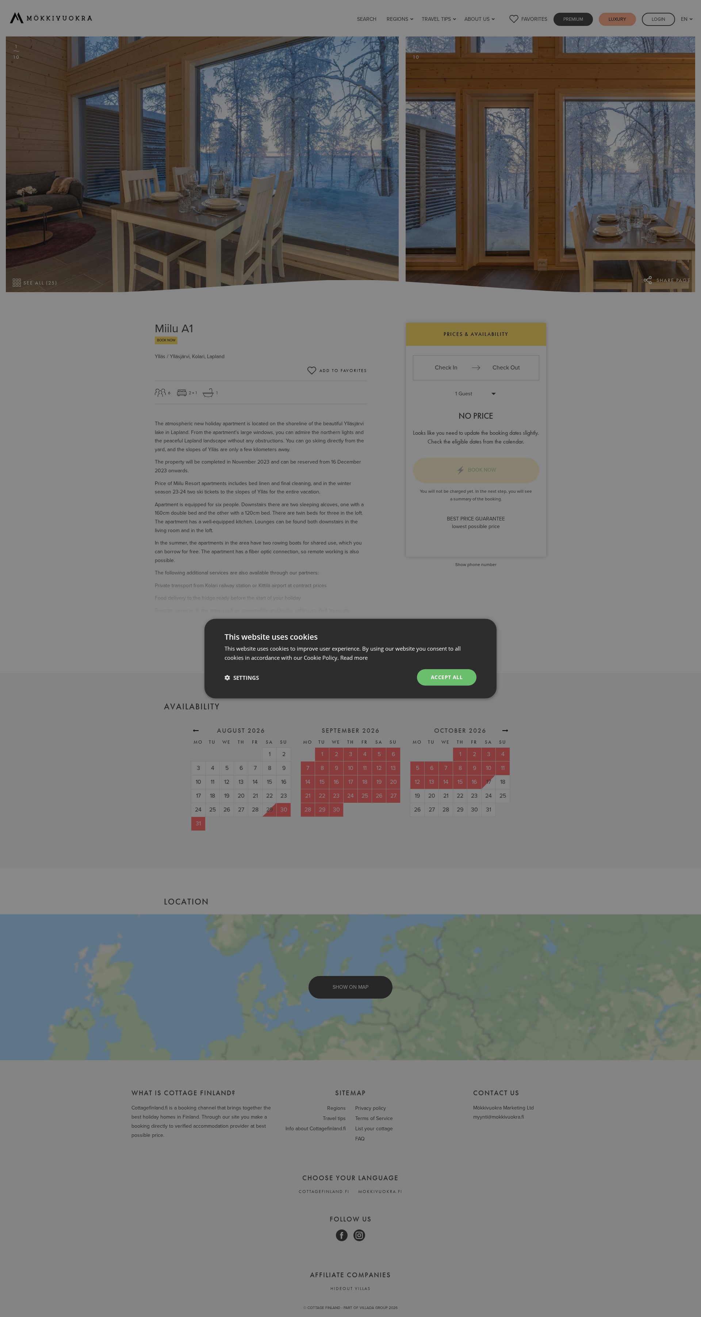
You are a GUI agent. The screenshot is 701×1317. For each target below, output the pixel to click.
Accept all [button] (447, 677)
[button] (242, 677)
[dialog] (350, 658)
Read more (354, 657)
